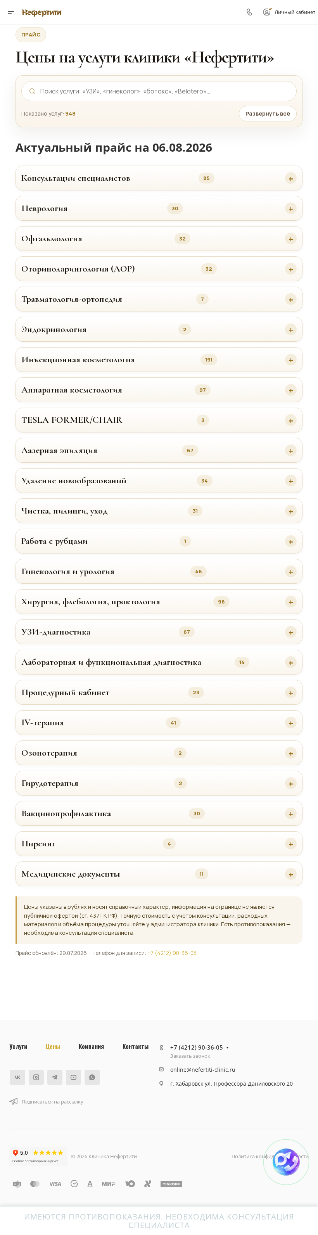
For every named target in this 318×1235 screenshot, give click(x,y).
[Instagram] (36, 1077)
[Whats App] (92, 1077)
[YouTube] (73, 1077)
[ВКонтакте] (17, 1077)
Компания (91, 1046)
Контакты (136, 1046)
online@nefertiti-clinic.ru (202, 1069)
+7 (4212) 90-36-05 (172, 953)
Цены (53, 1046)
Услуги (18, 1046)
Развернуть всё (267, 113)
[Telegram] (54, 1077)
